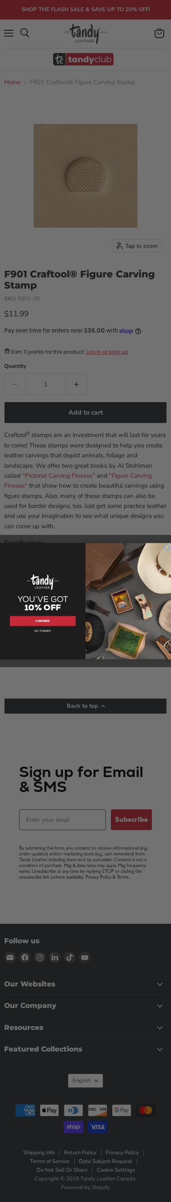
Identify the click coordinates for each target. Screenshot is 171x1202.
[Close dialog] (166, 547)
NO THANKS (42, 631)
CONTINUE (42, 621)
